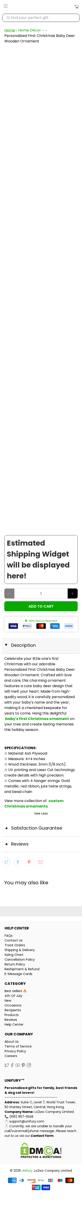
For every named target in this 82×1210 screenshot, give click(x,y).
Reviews (11, 1019)
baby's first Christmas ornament (37, 718)
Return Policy (15, 964)
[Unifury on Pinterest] (23, 1066)
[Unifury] (41, 7)
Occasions (13, 1005)
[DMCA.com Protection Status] (41, 1151)
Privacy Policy (15, 1051)
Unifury (27, 1171)
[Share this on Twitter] (6, 862)
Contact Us (14, 940)
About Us (12, 1041)
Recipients (13, 1010)
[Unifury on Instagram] (29, 1066)
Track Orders (15, 945)
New (8, 1000)
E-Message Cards (18, 974)
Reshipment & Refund (22, 969)
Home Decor (29, 30)
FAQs (9, 935)
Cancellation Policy (20, 959)
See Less (41, 813)
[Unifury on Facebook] (12, 1066)
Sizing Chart (14, 954)
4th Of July (13, 995)
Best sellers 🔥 (16, 991)
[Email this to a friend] (40, 862)
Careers (11, 1056)
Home (9, 30)
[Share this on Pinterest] (29, 862)
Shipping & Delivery (20, 950)
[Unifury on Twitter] (7, 1066)
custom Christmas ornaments (34, 803)
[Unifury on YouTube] (17, 1066)
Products (12, 1015)
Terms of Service (18, 1046)
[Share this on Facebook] (17, 862)
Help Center (14, 1024)
